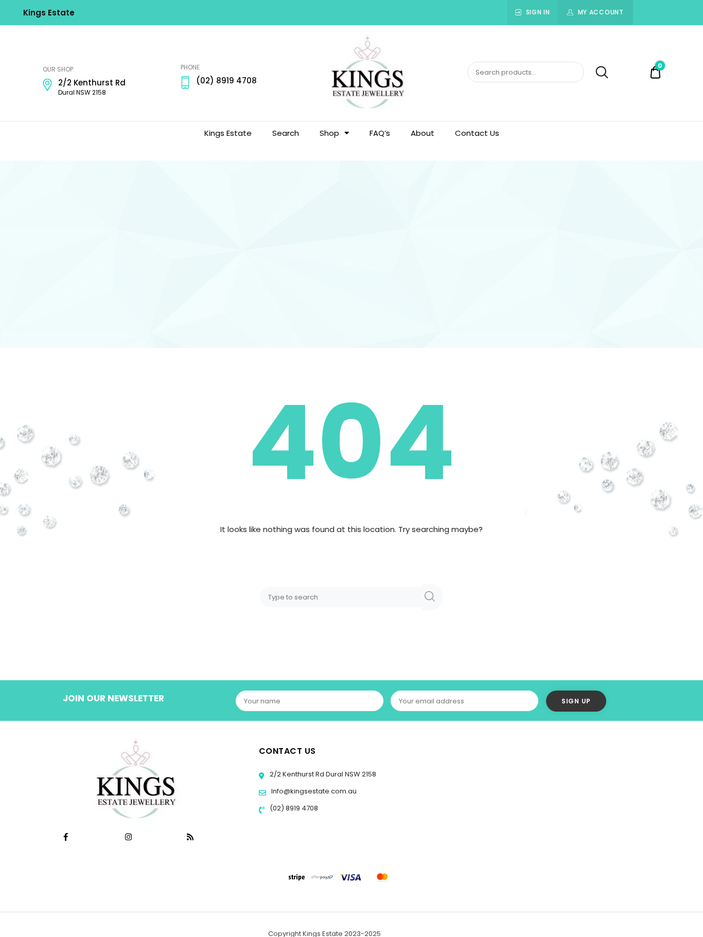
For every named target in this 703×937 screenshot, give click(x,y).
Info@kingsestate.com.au (314, 791)
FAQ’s (380, 133)
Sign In (538, 12)
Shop (329, 133)
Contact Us (477, 133)
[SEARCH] (433, 597)
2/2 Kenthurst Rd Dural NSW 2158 (322, 774)
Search (597, 72)
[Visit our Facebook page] (65, 837)
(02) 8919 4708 (293, 808)
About (422, 133)
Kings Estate (49, 12)
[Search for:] (343, 596)
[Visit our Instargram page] (129, 837)
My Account (601, 12)
